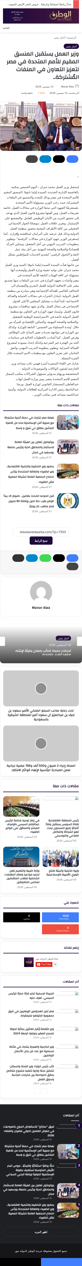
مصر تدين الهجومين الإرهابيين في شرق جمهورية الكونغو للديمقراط (31, 1013)
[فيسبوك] (72, 159)
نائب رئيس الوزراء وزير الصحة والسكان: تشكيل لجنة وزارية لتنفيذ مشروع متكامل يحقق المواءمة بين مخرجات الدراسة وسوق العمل (30, 1073)
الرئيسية (72, 37)
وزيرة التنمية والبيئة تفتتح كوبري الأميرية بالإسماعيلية (62, 872)
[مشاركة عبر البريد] (18, 558)
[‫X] (59, 159)
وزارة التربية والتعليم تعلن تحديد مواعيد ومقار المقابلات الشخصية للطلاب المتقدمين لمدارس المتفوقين (21, 876)
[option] (41, 641)
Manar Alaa (67, 86)
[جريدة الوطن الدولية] (41, 16)
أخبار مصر (59, 37)
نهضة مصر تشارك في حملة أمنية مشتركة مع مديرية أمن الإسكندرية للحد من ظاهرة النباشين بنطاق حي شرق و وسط (29, 423)
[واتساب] (45, 558)
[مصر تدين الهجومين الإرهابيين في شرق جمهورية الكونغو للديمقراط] (68, 1016)
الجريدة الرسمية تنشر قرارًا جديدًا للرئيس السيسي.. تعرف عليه (31, 996)
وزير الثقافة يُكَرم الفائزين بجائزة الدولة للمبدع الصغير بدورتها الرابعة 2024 (32, 1031)
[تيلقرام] (45, 159)
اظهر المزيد (41, 1231)
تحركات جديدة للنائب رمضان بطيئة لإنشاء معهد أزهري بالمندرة (43, 651)
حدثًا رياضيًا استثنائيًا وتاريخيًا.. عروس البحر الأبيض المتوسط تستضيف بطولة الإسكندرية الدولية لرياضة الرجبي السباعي (30, 1170)
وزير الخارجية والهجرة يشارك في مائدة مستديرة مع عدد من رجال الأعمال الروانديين (31, 1051)
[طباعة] (32, 159)
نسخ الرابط (41, 540)
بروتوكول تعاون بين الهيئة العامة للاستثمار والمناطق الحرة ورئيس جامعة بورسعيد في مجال (30, 447)
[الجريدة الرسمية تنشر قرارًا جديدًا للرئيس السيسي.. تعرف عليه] (68, 998)
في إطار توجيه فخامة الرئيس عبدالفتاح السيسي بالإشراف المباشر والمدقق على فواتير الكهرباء (22, 826)
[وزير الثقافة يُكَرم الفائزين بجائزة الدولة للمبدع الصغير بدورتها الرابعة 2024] (68, 1034)
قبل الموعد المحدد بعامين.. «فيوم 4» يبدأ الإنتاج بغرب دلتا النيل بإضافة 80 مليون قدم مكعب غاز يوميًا (29, 501)
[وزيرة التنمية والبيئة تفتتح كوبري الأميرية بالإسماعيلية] (61, 857)
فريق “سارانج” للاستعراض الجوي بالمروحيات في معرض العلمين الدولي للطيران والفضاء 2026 (28, 1131)
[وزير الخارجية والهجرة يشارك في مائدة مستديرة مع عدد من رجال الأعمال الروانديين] (68, 1052)
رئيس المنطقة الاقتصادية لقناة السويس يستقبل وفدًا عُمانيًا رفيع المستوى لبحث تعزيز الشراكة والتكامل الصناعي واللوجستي (62, 828)
